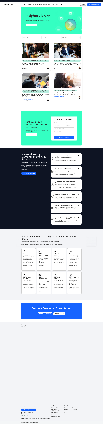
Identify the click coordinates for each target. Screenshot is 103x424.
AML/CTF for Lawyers (38, 91)
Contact (60, 4)
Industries (45, 4)
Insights (49, 4)
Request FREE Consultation (64, 137)
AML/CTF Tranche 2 (28, 4)
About (57, 4)
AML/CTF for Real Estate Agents (31, 92)
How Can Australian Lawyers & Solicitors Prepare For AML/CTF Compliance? (66, 93)
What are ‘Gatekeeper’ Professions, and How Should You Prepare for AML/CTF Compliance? (35, 96)
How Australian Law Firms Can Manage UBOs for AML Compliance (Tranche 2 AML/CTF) (67, 63)
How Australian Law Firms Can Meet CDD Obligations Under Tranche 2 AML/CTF (34, 63)
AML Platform (35, 4)
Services (40, 4)
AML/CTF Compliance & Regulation (32, 60)
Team (53, 4)
